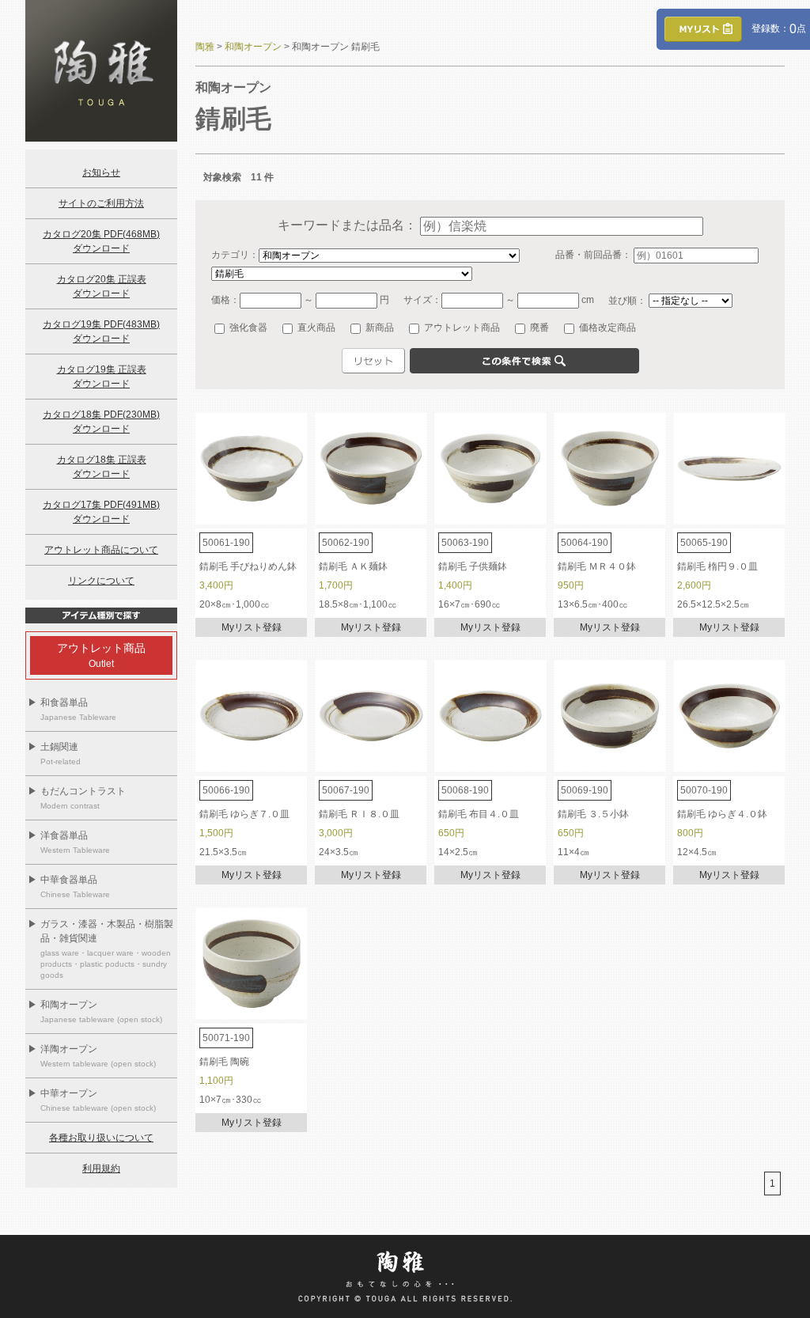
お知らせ (101, 172)
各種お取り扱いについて (101, 1137)
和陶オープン (253, 46)
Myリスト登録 (251, 627)
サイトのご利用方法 (101, 203)
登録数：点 (774, 28)
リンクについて (101, 580)
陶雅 (204, 46)
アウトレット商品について (101, 549)
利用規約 (101, 1168)
